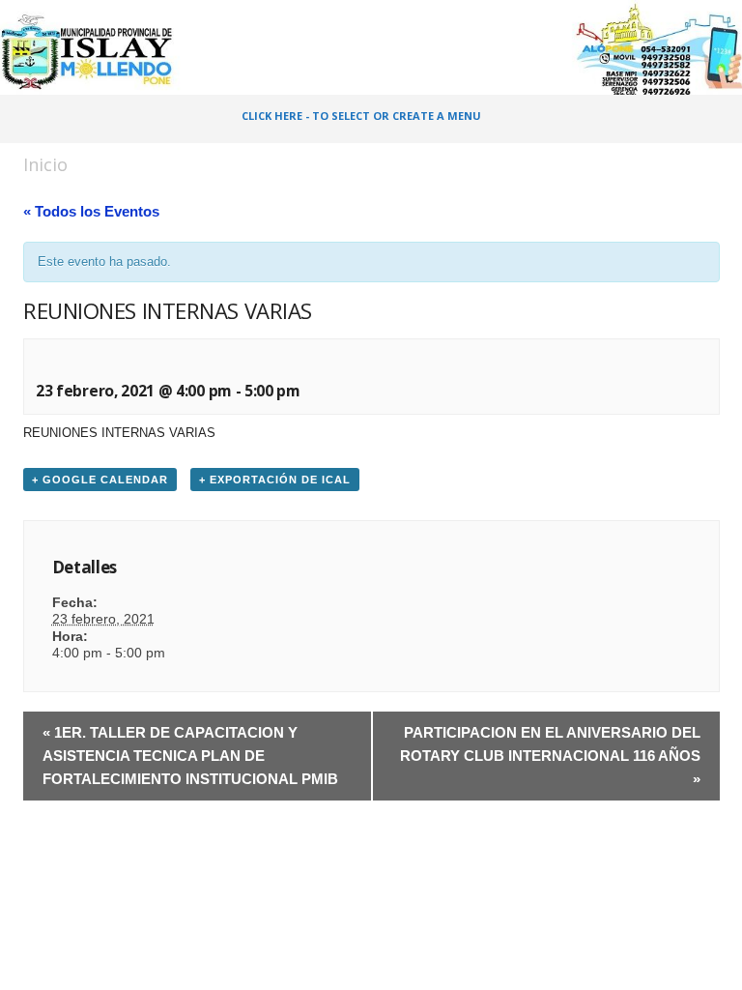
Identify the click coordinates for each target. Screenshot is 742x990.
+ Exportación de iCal (275, 479)
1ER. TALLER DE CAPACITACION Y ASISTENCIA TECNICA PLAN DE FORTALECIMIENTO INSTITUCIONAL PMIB (190, 755)
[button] (707, 119)
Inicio (45, 164)
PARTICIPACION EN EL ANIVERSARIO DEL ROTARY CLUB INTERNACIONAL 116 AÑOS (550, 755)
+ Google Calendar (100, 479)
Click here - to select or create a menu (361, 115)
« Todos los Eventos (91, 211)
